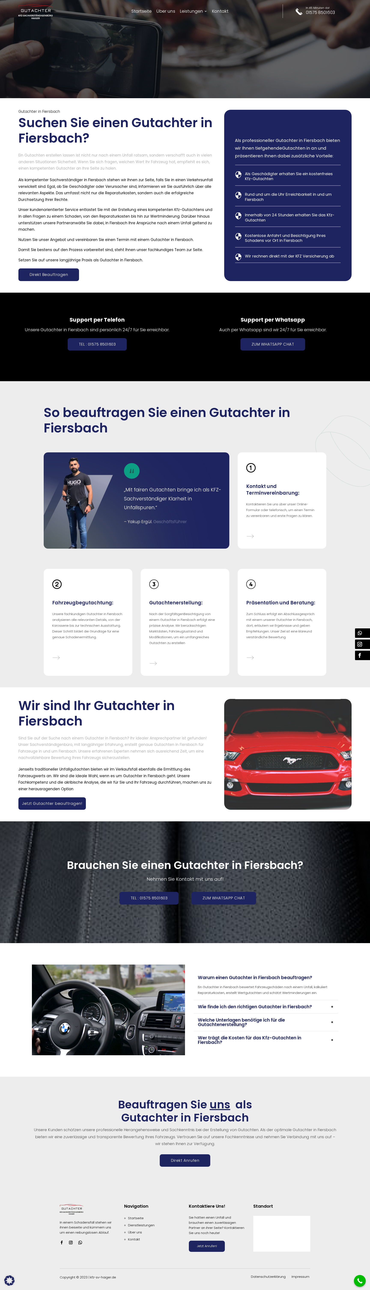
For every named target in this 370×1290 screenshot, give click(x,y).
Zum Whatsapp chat (273, 344)
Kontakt (220, 12)
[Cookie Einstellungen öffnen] (9, 1284)
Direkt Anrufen (185, 1160)
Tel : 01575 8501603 (97, 344)
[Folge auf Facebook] (61, 1242)
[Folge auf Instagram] (70, 1242)
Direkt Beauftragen (49, 274)
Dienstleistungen (141, 1225)
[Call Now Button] (360, 1281)
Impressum (300, 1276)
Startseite (141, 12)
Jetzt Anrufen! (207, 1246)
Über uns (165, 12)
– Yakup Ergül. (138, 522)
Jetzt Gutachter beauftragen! (52, 803)
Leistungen (191, 12)
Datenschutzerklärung (268, 1276)
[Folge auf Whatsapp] (80, 1242)
